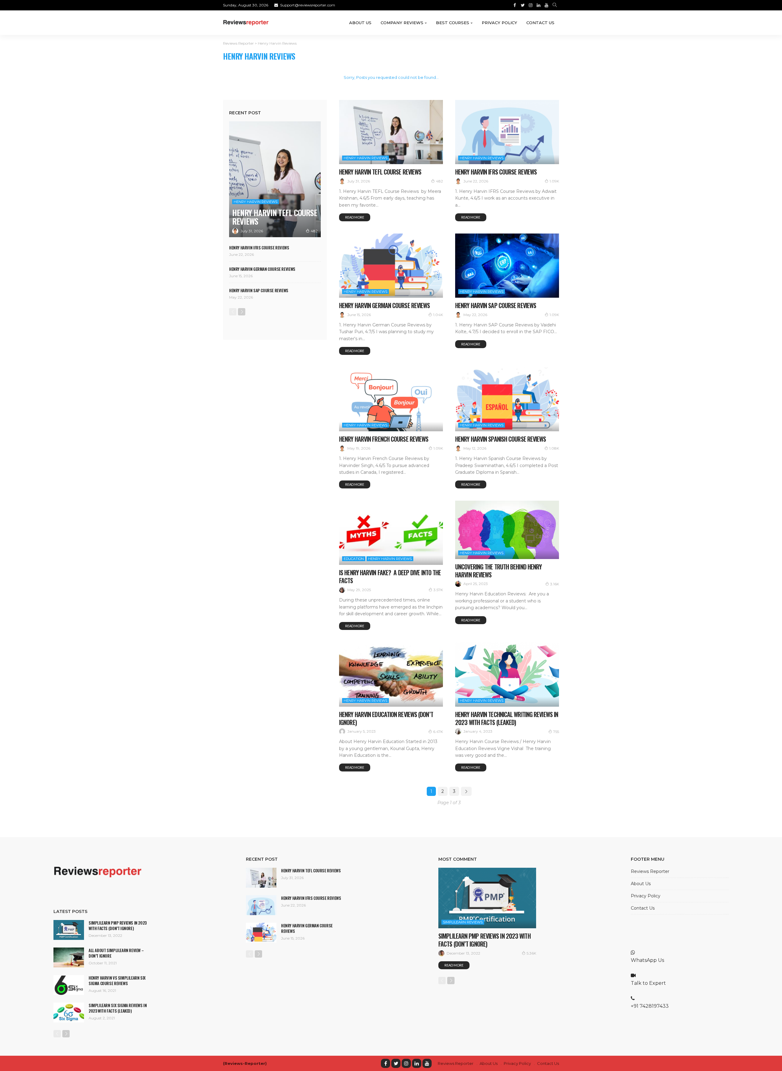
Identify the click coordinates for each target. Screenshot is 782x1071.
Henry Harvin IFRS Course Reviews (496, 171)
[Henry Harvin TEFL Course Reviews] (391, 132)
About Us (360, 22)
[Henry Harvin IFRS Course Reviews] (507, 132)
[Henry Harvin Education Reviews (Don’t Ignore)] (391, 674)
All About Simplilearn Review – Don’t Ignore (116, 953)
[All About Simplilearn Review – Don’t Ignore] (68, 957)
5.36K (531, 953)
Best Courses (452, 22)
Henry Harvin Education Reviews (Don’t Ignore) (386, 718)
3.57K (438, 589)
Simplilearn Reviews (463, 922)
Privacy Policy (499, 22)
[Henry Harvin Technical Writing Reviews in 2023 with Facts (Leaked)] (507, 674)
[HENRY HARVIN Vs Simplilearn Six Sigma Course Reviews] (68, 985)
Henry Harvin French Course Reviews (383, 438)
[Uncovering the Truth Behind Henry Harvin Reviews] (507, 530)
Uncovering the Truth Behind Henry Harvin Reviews (498, 570)
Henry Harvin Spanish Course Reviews (500, 438)
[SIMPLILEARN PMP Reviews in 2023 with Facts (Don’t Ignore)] (68, 930)
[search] (554, 5)
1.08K (554, 448)
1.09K (554, 181)
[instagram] (406, 1063)
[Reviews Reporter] (246, 22)
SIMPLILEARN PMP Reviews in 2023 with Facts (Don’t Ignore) (118, 925)
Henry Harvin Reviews (365, 158)
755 (556, 731)
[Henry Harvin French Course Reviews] (391, 399)
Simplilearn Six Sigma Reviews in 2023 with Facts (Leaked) (118, 1008)
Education (354, 559)
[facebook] (385, 1063)
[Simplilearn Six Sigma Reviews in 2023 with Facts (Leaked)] (68, 1012)
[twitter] (395, 1063)
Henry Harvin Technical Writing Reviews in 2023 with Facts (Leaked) (506, 718)
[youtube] (427, 1063)
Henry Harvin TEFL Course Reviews (380, 171)
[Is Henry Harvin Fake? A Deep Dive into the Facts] (391, 533)
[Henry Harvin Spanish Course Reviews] (507, 399)
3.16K (554, 584)
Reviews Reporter (650, 871)
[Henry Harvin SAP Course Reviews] (507, 266)
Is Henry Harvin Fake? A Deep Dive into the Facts (390, 576)
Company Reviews (402, 22)
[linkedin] (416, 1063)
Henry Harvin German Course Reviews (384, 305)
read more (354, 217)
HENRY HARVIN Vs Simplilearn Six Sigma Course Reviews (117, 980)
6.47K (438, 731)
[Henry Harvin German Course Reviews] (391, 266)
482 (439, 181)
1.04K (438, 314)
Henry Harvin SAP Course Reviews (495, 305)
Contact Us (540, 22)
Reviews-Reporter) (246, 1063)
